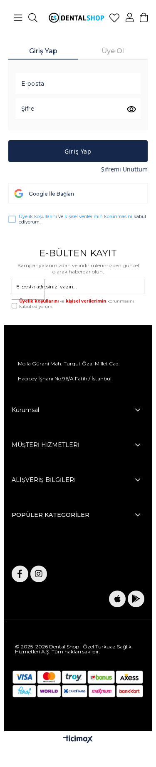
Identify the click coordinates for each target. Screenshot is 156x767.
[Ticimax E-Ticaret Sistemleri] (78, 739)
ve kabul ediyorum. (82, 219)
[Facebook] (20, 574)
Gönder (30, 289)
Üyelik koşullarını (38, 216)
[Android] (136, 599)
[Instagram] (38, 574)
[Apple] (117, 599)
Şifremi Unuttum (124, 169)
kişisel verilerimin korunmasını (98, 216)
